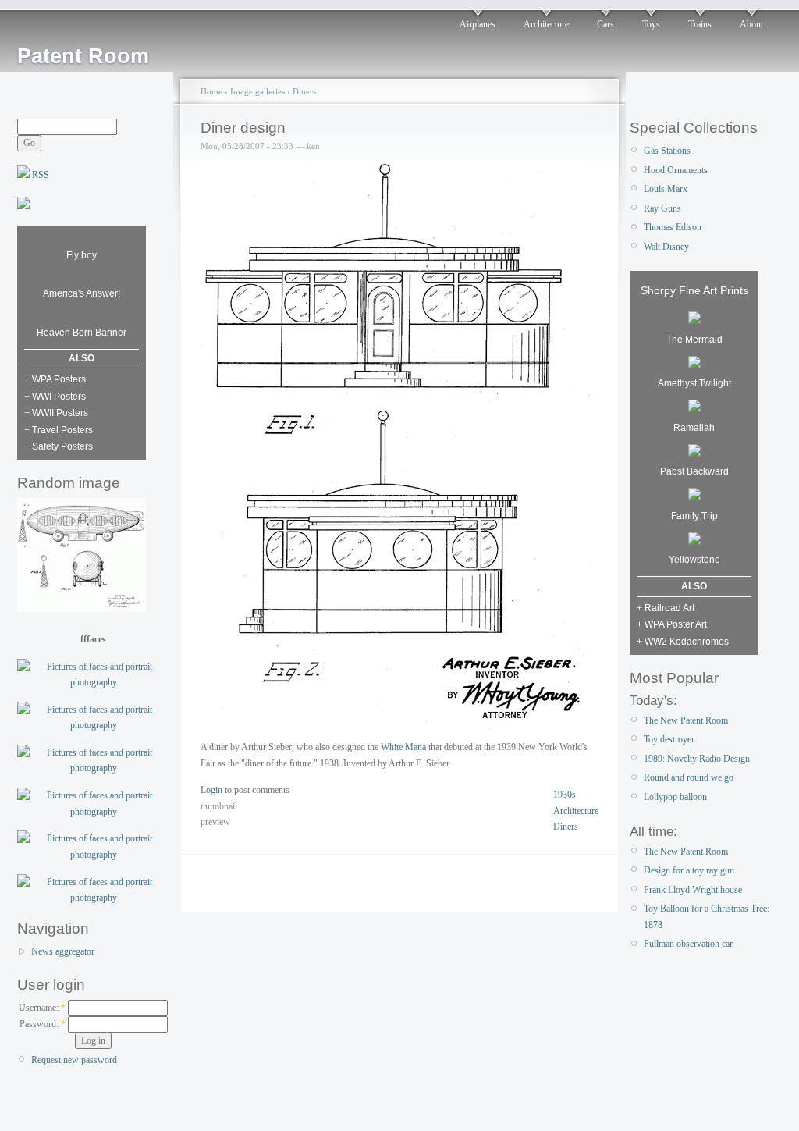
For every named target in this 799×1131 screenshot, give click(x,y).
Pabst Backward (694, 471)
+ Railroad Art (665, 608)
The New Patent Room (686, 720)
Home (211, 91)
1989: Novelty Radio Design (697, 758)
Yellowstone (694, 559)
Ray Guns (662, 208)
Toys (651, 24)
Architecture (546, 24)
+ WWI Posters (55, 396)
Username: (42, 1007)
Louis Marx (665, 188)
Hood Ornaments (676, 170)
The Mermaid (694, 339)
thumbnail (219, 806)
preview (215, 821)
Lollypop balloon (675, 796)
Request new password (74, 1060)
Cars (605, 24)
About (751, 24)
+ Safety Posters (58, 446)
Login (211, 789)
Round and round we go (688, 777)
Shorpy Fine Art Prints (694, 290)
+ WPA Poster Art (672, 624)
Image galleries (257, 91)
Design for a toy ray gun (689, 870)
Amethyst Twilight (694, 383)
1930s (564, 794)
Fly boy (81, 255)
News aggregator (62, 951)
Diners (304, 91)
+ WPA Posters (55, 379)
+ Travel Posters (58, 430)
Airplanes (477, 24)
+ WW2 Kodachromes (683, 641)
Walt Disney (666, 246)
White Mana (403, 747)
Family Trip (694, 515)
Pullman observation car (688, 943)
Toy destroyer (669, 739)
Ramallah (694, 427)
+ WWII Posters (56, 412)
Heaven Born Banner (81, 332)
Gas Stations (667, 150)
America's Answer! (81, 293)
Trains (700, 24)
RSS (39, 174)
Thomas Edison (672, 227)
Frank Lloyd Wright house (693, 889)
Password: (43, 1024)
